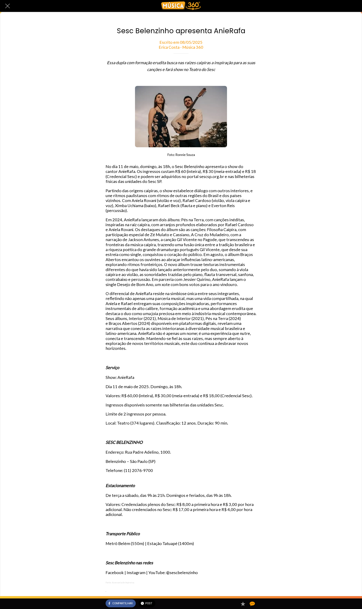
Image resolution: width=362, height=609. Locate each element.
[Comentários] (251, 603)
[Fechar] (7, 6)
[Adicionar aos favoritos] (242, 603)
